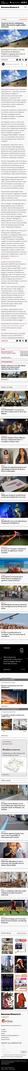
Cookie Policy (12, 1069)
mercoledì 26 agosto (7, 352)
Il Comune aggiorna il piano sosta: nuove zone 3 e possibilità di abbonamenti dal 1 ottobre (12, 835)
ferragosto (4, 547)
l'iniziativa (4, 436)
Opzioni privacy (5, 1039)
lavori (3, 802)
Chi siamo (4, 1031)
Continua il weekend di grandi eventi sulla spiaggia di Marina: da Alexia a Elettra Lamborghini (13, 469)
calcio (3, 917)
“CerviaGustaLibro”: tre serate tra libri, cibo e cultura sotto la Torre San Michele (13, 411)
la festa (3, 630)
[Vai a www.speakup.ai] (26, 64)
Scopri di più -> (4, 379)
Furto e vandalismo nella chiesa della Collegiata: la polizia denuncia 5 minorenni (13, 893)
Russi (2, 493)
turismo (3, 575)
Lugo (2, 889)
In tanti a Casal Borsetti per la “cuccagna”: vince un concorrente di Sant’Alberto (13, 634)
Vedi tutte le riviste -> (22, 933)
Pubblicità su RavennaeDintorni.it (10, 1035)
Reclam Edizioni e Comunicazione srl (11, 1025)
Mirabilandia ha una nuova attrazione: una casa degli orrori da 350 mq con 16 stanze (14, 606)
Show (2, 519)
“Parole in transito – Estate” (8, 353)
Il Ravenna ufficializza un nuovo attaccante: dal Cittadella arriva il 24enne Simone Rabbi (12, 863)
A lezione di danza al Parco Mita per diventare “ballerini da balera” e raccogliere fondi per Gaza (13, 439)
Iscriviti (23, 1052)
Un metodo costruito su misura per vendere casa (12, 716)
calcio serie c (4, 859)
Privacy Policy (5, 1037)
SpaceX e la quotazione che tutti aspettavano (12, 686)
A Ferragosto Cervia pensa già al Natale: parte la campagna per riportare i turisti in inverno (12, 578)
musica (3, 465)
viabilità (3, 831)
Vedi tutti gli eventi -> (6, 357)
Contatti (3, 1029)
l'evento (3, 408)
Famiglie (3, 603)
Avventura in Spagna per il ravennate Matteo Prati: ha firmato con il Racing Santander (13, 920)
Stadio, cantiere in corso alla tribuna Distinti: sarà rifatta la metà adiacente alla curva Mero (13, 367)
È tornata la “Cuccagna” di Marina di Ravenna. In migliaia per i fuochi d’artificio (13, 550)
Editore (3, 1033)
